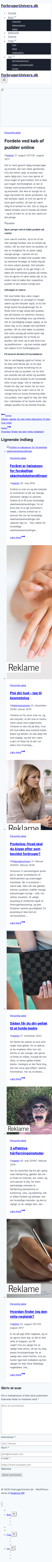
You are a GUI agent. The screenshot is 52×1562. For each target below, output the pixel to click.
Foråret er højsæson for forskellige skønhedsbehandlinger (28, 471)
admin (10, 155)
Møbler (15, 29)
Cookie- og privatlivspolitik (22, 65)
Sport (14, 45)
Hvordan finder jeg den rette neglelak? (22, 430)
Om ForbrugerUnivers (20, 61)
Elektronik (13, 32)
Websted (6, 1469)
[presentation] (29, 449)
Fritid (9, 1535)
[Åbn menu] (4, 80)
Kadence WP (17, 1493)
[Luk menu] (2, 1504)
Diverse (12, 36)
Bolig (9, 1515)
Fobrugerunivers (21, 861)
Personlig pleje (12, 132)
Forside (12, 13)
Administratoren (21, 705)
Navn (5, 1447)
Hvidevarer (16, 22)
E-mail (5, 1458)
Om (8, 1548)
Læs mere (17, 537)
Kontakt (15, 69)
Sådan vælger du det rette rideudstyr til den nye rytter (25, 419)
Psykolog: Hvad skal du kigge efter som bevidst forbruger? (26, 849)
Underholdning (18, 53)
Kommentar (8, 1437)
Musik (14, 49)
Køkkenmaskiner (18, 25)
